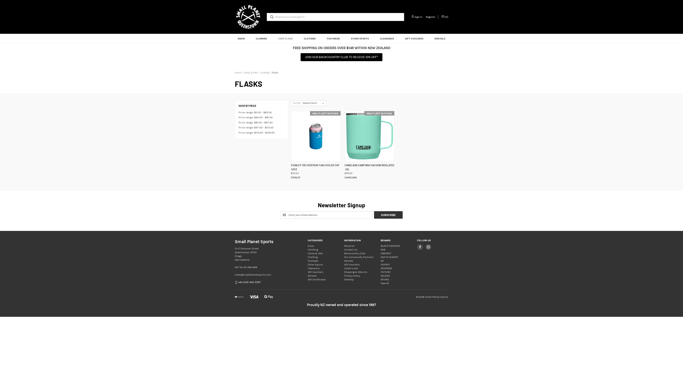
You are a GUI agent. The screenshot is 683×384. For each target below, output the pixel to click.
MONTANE (386, 268)
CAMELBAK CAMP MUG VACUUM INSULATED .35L (369, 167)
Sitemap (349, 279)
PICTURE (385, 272)
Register (430, 16)
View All (385, 283)
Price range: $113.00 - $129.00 (257, 132)
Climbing (261, 38)
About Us (349, 245)
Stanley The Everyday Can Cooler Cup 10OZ (315, 167)
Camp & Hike (285, 38)
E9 (382, 260)
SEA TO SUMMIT (389, 257)
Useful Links (351, 268)
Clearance (387, 38)
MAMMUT (386, 253)
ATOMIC (385, 279)
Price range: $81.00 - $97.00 (256, 122)
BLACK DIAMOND (390, 245)
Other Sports (360, 38)
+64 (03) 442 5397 (249, 282)
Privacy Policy (352, 275)
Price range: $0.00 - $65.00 (255, 112)
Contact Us (350, 249)
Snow (241, 38)
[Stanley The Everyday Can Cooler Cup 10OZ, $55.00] (316, 136)
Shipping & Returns (355, 272)
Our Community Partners (359, 257)
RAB (383, 249)
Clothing (310, 38)
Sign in (418, 16)
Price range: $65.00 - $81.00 (256, 117)
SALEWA (385, 275)
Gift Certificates (317, 279)
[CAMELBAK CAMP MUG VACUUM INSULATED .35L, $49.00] (369, 136)
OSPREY (385, 264)
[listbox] (314, 103)
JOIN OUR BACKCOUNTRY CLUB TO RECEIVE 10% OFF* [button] (341, 57)
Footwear (333, 38)
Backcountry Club (354, 253)
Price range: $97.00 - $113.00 (256, 127)
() (446, 16)
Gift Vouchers (414, 38)
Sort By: (297, 103)
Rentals (440, 38)
